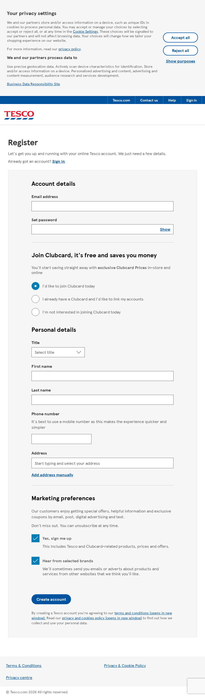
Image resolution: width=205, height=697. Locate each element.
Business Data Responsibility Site (33, 83)
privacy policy (69, 48)
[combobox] (102, 463)
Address (39, 453)
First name (42, 366)
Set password (44, 219)
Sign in (58, 161)
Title (36, 342)
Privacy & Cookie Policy (125, 665)
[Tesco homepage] (19, 115)
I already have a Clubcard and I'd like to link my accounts (93, 299)
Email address (45, 196)
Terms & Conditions (24, 665)
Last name (41, 390)
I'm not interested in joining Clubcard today (81, 312)
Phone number (46, 413)
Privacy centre (19, 677)
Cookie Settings (85, 31)
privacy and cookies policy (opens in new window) (102, 617)
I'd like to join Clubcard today (68, 286)
